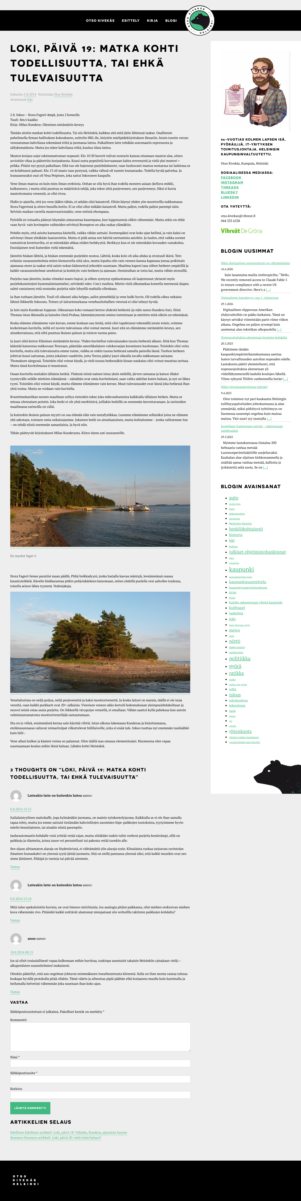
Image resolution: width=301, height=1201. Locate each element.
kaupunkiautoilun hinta (240, 577)
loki (30, 99)
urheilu (232, 726)
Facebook (231, 177)
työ (230, 721)
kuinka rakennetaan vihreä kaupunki (255, 602)
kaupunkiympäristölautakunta (248, 587)
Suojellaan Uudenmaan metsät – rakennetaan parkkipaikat (252, 428)
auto (233, 498)
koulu (232, 597)
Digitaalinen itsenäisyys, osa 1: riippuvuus (250, 298)
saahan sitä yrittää (238, 684)
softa (232, 689)
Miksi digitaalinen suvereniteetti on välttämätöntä (255, 263)
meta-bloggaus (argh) (239, 625)
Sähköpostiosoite (23, 1073)
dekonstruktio (237, 513)
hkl (232, 540)
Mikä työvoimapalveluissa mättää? (244, 387)
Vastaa (15, 866)
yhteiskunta (240, 731)
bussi (232, 509)
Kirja (152, 20)
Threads (230, 187)
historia (235, 534)
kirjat (232, 592)
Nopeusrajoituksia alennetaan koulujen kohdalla (254, 338)
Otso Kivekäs (100, 20)
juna (231, 558)
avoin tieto (235, 504)
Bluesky (229, 192)
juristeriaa (234, 563)
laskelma (236, 613)
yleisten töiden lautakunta (244, 737)
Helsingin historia (240, 523)
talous (235, 694)
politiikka (239, 658)
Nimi (15, 1057)
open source (237, 647)
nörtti (234, 641)
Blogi (171, 20)
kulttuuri (237, 607)
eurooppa (234, 518)
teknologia (237, 705)
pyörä (235, 666)
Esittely (131, 20)
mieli (231, 636)
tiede (232, 711)
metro (234, 630)
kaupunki (241, 569)
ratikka (236, 673)
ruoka (232, 679)
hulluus (233, 546)
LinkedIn (230, 197)
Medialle (199, 20)
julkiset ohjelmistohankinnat (257, 552)
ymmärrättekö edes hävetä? (244, 742)
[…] (268, 289)
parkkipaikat (236, 652)
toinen (232, 716)
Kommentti (18, 1020)
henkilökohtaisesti (246, 528)
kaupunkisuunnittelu (247, 582)
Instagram (232, 182)
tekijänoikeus (238, 700)
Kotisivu (16, 1088)
